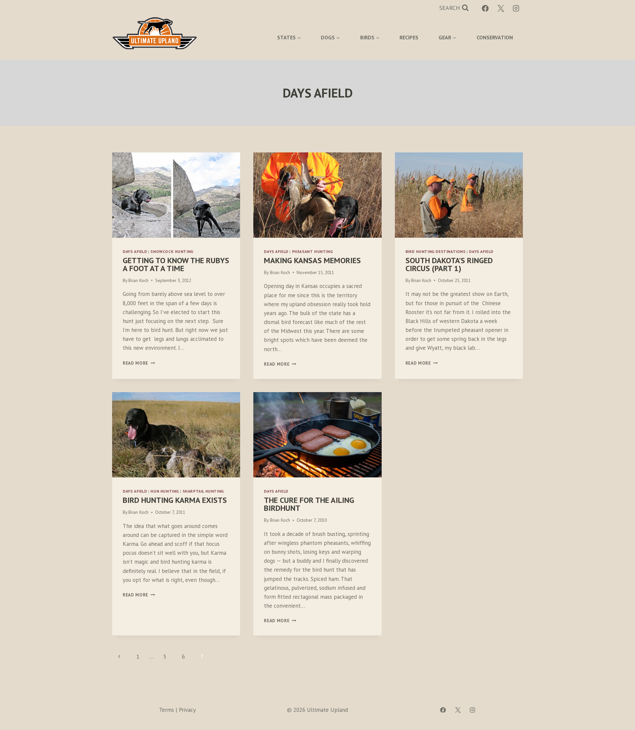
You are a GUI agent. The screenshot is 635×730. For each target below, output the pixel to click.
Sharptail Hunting (203, 491)
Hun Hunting (164, 491)
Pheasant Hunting (312, 251)
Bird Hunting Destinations (435, 251)
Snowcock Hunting (171, 251)
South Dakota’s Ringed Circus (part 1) (449, 264)
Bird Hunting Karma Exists (175, 500)
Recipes (409, 37)
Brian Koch (138, 280)
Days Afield (135, 251)
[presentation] (176, 195)
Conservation (495, 37)
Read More (139, 363)
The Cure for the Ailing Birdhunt (309, 504)
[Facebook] (485, 8)
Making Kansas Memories (312, 260)
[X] (501, 8)
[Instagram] (516, 8)
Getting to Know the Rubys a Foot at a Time (176, 264)
